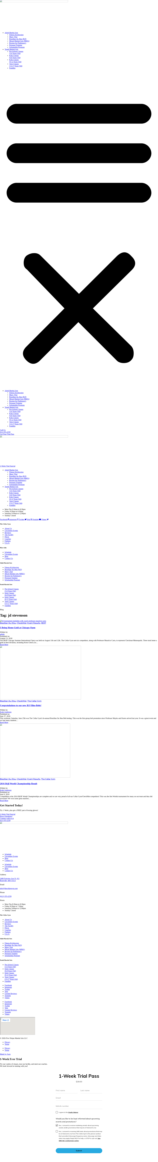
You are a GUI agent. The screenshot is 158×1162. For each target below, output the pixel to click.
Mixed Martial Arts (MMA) (19, 41)
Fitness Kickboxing (16, 35)
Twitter (7, 989)
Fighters (8, 541)
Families (12, 68)
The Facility (9, 535)
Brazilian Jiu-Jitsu (8, 623)
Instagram (8, 987)
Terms (7, 1044)
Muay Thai (13, 37)
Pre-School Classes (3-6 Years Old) (16, 52)
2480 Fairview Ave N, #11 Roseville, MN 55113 (9, 880)
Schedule (8, 552)
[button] (79, 229)
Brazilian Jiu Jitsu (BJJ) (17, 39)
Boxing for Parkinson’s (17, 43)
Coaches (8, 539)
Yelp (6, 991)
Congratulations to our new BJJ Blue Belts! (20, 705)
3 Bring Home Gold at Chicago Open (17, 627)
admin (2, 634)
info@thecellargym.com (9, 888)
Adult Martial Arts (11, 33)
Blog (6, 556)
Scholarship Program (17, 47)
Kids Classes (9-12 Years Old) (15, 61)
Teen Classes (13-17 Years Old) (15, 65)
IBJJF (43, 623)
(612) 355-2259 (5, 896)
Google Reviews (11, 994)
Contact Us (9, 558)
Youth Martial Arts (11, 49)
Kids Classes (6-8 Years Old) (14, 57)
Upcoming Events (11, 531)
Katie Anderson (5, 712)
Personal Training (15, 45)
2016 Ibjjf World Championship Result (18, 783)
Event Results (33, 623)
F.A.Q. (7, 543)
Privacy (7, 1042)
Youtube (8, 996)
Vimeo (7, 998)
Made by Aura (5, 1054)
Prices (7, 537)
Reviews (8, 533)
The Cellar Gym (34, 701)
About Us (8, 528)
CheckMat (21, 623)
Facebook (8, 985)
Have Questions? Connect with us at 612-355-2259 (7, 818)
